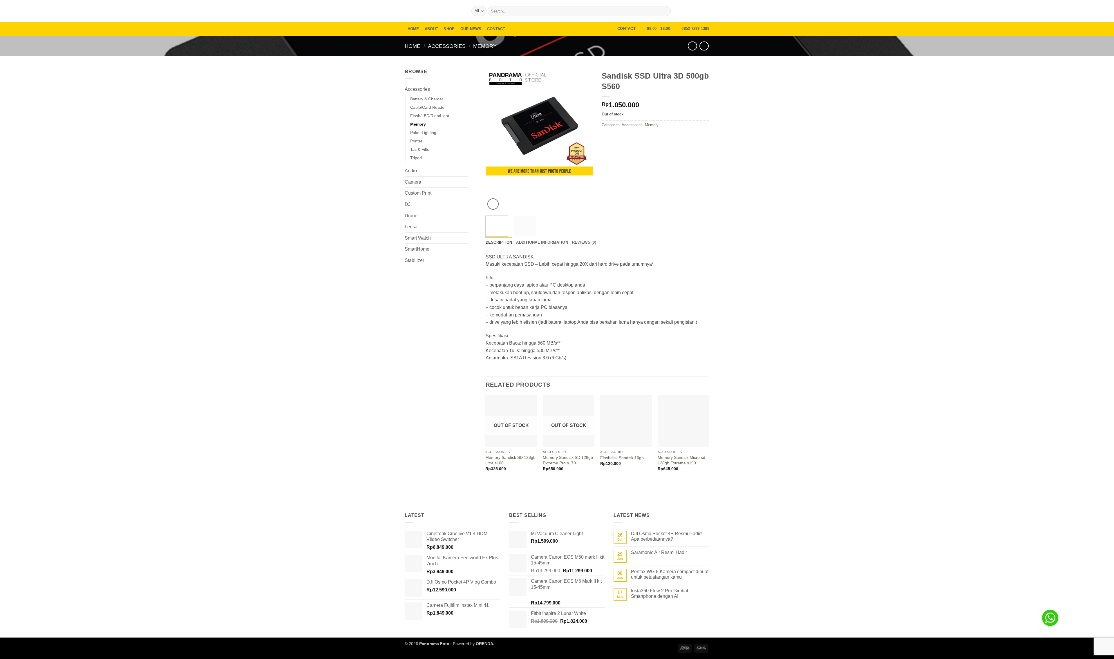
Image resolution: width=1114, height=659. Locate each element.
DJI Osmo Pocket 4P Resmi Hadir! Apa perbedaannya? (666, 536)
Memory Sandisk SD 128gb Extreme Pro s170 (568, 460)
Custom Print (418, 193)
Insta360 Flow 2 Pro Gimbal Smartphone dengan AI (659, 593)
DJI (408, 204)
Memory (485, 46)
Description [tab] (499, 242)
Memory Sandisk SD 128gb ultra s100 (510, 460)
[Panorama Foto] (434, 11)
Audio (411, 170)
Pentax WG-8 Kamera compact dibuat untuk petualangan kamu (669, 574)
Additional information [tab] (542, 242)
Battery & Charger (426, 99)
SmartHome (417, 249)
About (431, 29)
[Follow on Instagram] (698, 11)
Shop (449, 29)
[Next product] (692, 45)
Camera (413, 182)
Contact (496, 29)
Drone (411, 215)
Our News (471, 29)
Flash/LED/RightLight (429, 115)
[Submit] (665, 11)
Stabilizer (414, 260)
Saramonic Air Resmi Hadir (659, 552)
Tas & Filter (420, 149)
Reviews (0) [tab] (584, 242)
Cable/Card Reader (428, 107)
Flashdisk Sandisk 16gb (622, 457)
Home (413, 29)
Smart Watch (418, 238)
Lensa (411, 226)
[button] (689, 11)
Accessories (447, 46)
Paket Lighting (423, 132)
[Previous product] (703, 45)
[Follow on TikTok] (705, 11)
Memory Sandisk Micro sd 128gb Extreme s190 (681, 460)
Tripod (416, 157)
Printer (416, 141)
